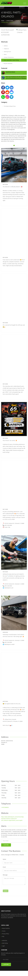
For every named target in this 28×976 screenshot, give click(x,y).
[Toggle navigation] (24, 3)
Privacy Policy (5, 933)
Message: (5, 875)
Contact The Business (9, 57)
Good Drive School (10, 72)
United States (9, 20)
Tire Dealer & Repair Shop (10, 106)
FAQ (3, 936)
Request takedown (8, 63)
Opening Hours (7, 51)
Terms (3, 931)
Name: (4, 859)
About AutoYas (6, 928)
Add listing (5, 943)
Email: (4, 867)
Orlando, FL (18, 20)
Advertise (4, 940)
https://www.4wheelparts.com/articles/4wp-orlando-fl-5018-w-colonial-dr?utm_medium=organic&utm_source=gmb (12, 818)
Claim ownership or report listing (11, 60)
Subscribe (6, 845)
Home (2, 20)
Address (6, 45)
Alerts (5, 54)
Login (3, 946)
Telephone (6, 48)
